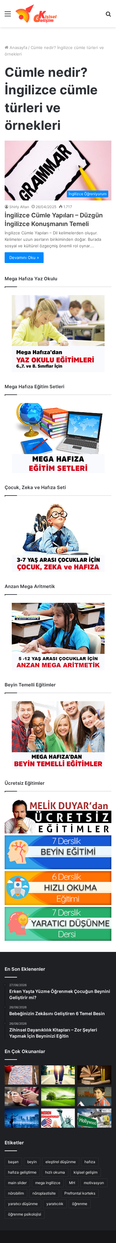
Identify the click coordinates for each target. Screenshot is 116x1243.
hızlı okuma (55, 1172)
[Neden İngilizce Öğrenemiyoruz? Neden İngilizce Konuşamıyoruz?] (58, 1118)
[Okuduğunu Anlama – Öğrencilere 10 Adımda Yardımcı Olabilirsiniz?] (94, 1096)
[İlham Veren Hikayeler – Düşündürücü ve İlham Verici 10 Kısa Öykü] (94, 1075)
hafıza (89, 1161)
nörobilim (16, 1193)
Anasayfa (17, 47)
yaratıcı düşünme (23, 1203)
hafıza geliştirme (22, 1172)
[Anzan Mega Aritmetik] (58, 636)
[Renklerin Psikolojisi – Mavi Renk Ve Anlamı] (22, 1118)
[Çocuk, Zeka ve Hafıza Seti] (58, 538)
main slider (17, 1182)
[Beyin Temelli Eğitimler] (58, 735)
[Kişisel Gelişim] (36, 13)
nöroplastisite (44, 1193)
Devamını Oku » (24, 257)
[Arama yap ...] (108, 16)
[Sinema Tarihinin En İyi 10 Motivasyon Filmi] (94, 1118)
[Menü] (8, 16)
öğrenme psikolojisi (24, 1214)
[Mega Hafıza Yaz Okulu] (58, 333)
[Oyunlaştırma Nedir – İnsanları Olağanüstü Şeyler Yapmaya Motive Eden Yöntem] (22, 1096)
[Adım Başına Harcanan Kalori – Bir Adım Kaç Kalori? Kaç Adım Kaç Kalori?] (58, 1075)
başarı (13, 1161)
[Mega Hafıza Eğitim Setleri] (58, 438)
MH (72, 1182)
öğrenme (79, 1203)
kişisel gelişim (85, 1172)
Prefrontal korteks (79, 1193)
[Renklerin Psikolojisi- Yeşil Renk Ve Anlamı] (58, 1096)
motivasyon (94, 1182)
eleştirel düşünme (60, 1161)
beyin (32, 1161)
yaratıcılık (54, 1203)
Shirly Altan (19, 206)
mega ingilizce (47, 1182)
